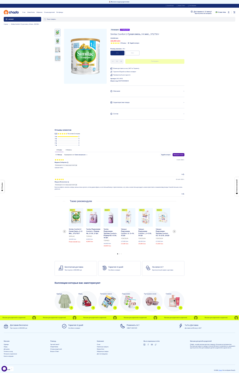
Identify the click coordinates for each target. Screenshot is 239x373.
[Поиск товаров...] (44, 19)
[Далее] (174, 231)
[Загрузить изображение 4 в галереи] (58, 58)
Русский (7, 369)
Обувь (5, 347)
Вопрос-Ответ (181, 5)
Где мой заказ (170, 5)
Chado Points (54, 347)
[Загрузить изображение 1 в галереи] (58, 32)
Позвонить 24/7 (133, 325)
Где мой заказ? (54, 344)
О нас (98, 344)
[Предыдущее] (64, 231)
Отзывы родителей (56, 349)
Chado (220, 370)
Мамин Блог (100, 349)
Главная (6, 24)
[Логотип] (11, 12)
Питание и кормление (10, 354)
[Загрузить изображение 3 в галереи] (58, 50)
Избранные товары (102, 351)
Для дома (7, 349)
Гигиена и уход (8, 351)
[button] (234, 12)
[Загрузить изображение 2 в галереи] (58, 41)
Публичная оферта (102, 347)
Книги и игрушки (8, 356)
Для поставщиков (102, 354)
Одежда (6, 344)
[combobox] (139, 19)
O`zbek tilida (222, 12)
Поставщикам (192, 5)
